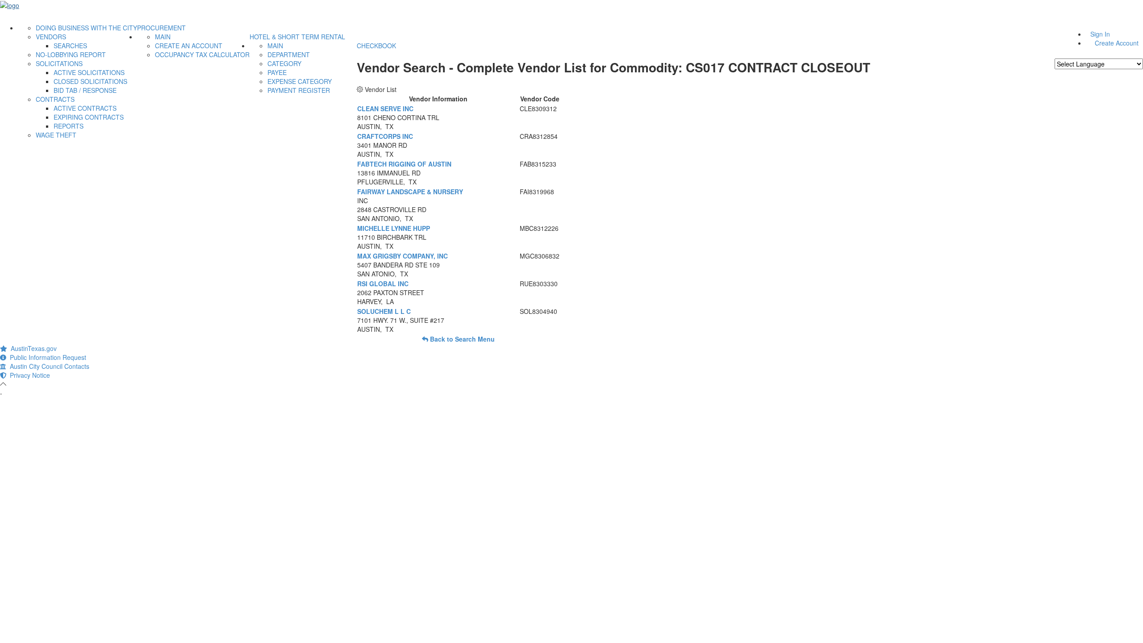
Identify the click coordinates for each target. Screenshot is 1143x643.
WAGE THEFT (56, 134)
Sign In (1100, 33)
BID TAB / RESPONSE (85, 90)
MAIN (163, 36)
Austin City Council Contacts (47, 366)
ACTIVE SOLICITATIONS (89, 72)
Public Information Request (46, 357)
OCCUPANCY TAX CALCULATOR (202, 54)
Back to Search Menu (461, 338)
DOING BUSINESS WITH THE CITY (86, 27)
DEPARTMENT (288, 54)
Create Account (1117, 42)
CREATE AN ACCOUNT (188, 45)
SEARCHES (70, 45)
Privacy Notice (28, 375)
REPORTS (68, 125)
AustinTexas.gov (32, 348)
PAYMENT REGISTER (298, 90)
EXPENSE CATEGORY (299, 81)
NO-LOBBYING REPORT (71, 54)
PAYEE (277, 72)
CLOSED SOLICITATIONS (90, 81)
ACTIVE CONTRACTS (85, 108)
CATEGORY (284, 63)
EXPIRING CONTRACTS (89, 117)
